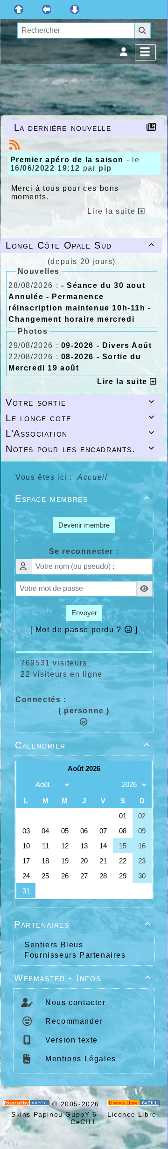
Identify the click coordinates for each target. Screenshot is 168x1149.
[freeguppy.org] (28, 1104)
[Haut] (18, 9)
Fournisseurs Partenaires (75, 955)
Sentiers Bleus (53, 945)
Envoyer (84, 613)
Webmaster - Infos (82, 978)
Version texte (70, 1040)
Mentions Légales (79, 1059)
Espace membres (82, 498)
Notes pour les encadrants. (80, 449)
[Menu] (145, 52)
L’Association (80, 433)
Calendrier (82, 745)
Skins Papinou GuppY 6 (56, 1114)
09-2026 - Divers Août (106, 345)
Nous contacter (74, 1002)
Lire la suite (123, 382)
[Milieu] (46, 9)
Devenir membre (84, 525)
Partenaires (82, 924)
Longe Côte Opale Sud (80, 245)
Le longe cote (80, 418)
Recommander (73, 1021)
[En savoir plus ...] (134, 1104)
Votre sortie (80, 402)
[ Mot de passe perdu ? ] (84, 630)
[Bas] (74, 9)
